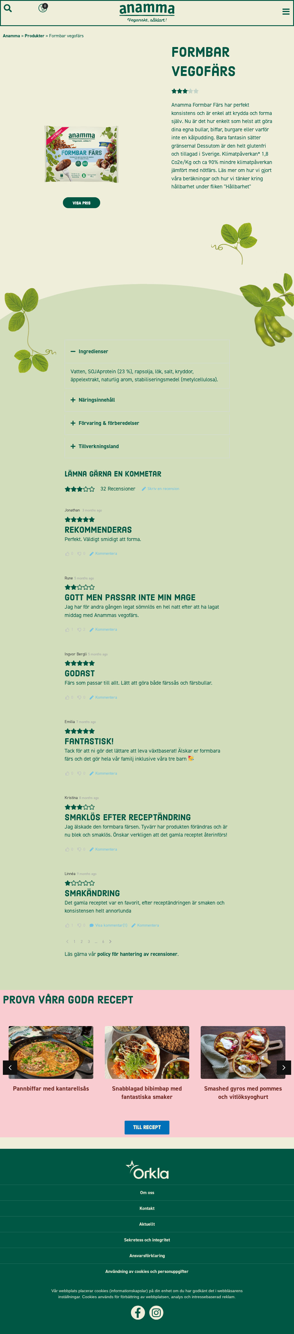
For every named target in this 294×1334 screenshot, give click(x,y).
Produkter (35, 36)
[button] (147, 351)
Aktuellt (147, 1224)
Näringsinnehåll (97, 400)
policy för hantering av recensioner (137, 954)
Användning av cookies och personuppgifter (147, 1271)
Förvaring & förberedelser (109, 423)
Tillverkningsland (99, 446)
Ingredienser (93, 351)
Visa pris (81, 203)
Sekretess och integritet (147, 1240)
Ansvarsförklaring (147, 1256)
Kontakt (147, 1208)
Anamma (11, 36)
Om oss (147, 1193)
